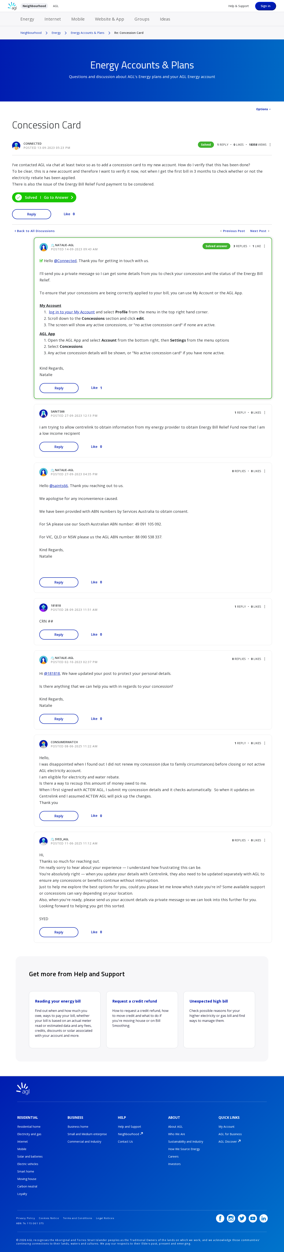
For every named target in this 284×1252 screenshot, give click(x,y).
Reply (31, 214)
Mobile (78, 19)
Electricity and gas (29, 1134)
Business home (78, 1127)
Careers (173, 1156)
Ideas (165, 19)
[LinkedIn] (263, 1218)
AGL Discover (228, 1141)
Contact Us (125, 1141)
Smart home (25, 1171)
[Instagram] (231, 1218)
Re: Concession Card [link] (128, 33)
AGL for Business (230, 1134)
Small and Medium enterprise (87, 1134)
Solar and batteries (30, 1156)
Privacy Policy (25, 1218)
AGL (56, 6)
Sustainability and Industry (185, 1141)
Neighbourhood (34, 6)
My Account (227, 1127)
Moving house (26, 1179)
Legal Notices (105, 1218)
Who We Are (176, 1134)
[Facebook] (220, 1218)
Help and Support (129, 1127)
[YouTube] (253, 1218)
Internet (52, 19)
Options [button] (262, 109)
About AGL (175, 1127)
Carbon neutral (27, 1186)
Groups (142, 19)
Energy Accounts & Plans (87, 33)
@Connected (65, 260)
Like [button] (67, 214)
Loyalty (22, 1194)
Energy (27, 19)
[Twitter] (242, 1218)
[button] (270, 145)
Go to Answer (56, 197)
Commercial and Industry (84, 1141)
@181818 (52, 673)
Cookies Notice (49, 1218)
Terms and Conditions (77, 1218)
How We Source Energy (184, 1149)
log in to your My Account (72, 311)
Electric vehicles (27, 1164)
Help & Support (238, 6)
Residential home (29, 1127)
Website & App (109, 19)
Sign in (265, 6)
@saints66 (58, 485)
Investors (174, 1164)
